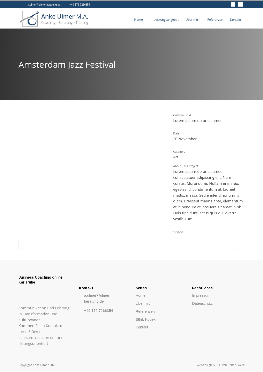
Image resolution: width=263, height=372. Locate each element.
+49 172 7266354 (79, 4)
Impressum (201, 295)
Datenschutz (202, 303)
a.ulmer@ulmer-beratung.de (44, 4)
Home (140, 295)
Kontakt (142, 327)
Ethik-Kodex (146, 319)
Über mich (144, 303)
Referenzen (145, 311)
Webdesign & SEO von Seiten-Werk (221, 365)
